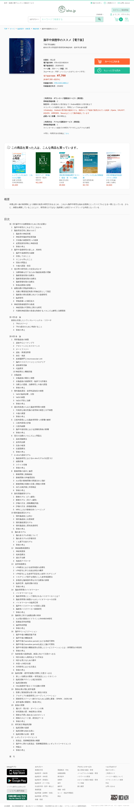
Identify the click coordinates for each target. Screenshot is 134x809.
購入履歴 (80, 786)
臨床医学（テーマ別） (43, 783)
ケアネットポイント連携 (114, 780)
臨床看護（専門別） (42, 796)
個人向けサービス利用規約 (34, 806)
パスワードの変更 (83, 776)
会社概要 (7, 806)
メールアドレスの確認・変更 (87, 773)
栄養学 (60, 780)
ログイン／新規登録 (120, 10)
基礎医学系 (39, 770)
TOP (5, 29)
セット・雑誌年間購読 (65, 793)
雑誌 (59, 796)
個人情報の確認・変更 (85, 770)
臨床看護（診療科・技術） (44, 793)
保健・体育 (61, 790)
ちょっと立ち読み (112, 70)
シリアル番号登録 (17, 791)
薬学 (59, 783)
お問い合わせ (125, 3)
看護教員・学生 (63, 770)
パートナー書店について (114, 776)
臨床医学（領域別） (42, 780)
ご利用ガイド (111, 3)
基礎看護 (38, 790)
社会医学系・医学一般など (44, 786)
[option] (24, 169)
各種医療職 (61, 773)
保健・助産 (39, 799)
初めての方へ (97, 3)
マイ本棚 (80, 783)
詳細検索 (99, 14)
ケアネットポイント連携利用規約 (75, 806)
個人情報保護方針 (18, 806)
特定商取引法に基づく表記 (54, 806)
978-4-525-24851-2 (61, 83)
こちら (66, 133)
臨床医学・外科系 (41, 776)
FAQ (107, 783)
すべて (12, 29)
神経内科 (36, 29)
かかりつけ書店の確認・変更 (87, 780)
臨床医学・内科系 (24, 29)
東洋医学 (61, 776)
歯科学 (60, 786)
